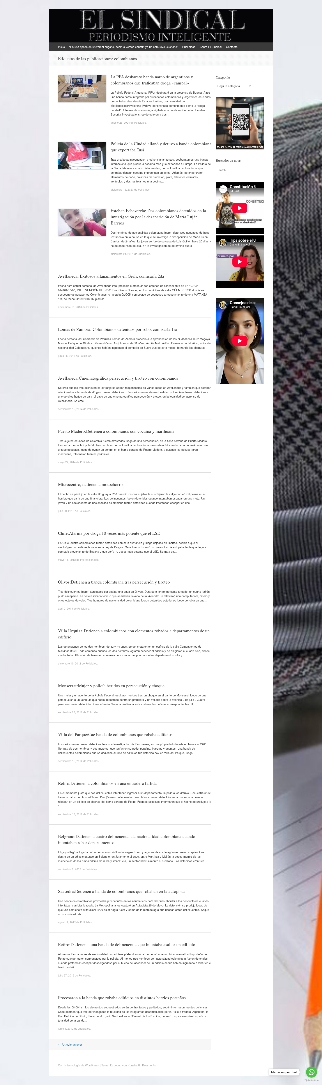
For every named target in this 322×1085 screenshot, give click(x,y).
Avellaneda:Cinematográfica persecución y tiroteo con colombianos (118, 378)
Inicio (61, 47)
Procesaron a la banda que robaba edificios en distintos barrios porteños (122, 998)
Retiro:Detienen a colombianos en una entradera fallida (107, 783)
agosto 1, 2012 (67, 922)
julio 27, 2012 (66, 975)
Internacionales (89, 559)
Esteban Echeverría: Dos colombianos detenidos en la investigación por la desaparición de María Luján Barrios (158, 217)
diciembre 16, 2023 (122, 189)
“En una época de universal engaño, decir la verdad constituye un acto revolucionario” (123, 47)
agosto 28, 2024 (120, 122)
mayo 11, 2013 (67, 559)
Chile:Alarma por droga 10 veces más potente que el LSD (109, 533)
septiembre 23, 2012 (70, 712)
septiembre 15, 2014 (70, 409)
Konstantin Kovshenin (142, 1065)
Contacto (231, 47)
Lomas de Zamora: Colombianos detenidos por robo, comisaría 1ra (117, 329)
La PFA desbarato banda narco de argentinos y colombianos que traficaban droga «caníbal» (152, 80)
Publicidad (188, 47)
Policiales (140, 122)
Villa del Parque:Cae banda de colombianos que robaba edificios (115, 734)
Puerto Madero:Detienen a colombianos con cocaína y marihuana (116, 431)
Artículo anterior (70, 1044)
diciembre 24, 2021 (122, 254)
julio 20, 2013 (66, 511)
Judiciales (144, 254)
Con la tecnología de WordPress (78, 1065)
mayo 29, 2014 (67, 462)
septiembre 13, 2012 (70, 814)
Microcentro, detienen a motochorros (91, 484)
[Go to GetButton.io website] (311, 1080)
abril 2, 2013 (65, 608)
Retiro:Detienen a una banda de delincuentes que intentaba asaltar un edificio (126, 944)
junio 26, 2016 (66, 356)
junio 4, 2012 (66, 1028)
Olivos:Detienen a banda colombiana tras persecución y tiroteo (114, 582)
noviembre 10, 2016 (70, 307)
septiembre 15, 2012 (70, 761)
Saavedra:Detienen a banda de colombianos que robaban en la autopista (121, 891)
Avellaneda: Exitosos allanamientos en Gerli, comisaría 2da (111, 276)
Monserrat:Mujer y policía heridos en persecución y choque (111, 686)
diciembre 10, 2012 (69, 663)
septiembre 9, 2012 (69, 869)
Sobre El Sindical (211, 47)
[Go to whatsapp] (311, 1072)
